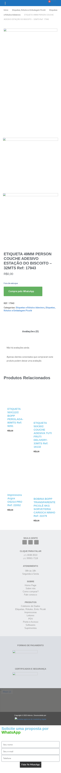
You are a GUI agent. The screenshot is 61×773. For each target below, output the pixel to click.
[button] (38, 3)
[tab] (30, 331)
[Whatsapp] (36, 542)
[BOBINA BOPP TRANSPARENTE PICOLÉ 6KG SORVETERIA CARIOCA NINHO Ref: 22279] (44, 478)
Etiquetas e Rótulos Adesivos (30, 307)
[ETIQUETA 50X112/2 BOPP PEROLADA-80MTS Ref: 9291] (15, 395)
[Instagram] (30, 542)
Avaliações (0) (30, 331)
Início (6, 10)
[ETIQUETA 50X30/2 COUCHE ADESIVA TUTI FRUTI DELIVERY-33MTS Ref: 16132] (44, 402)
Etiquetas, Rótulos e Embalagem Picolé (28, 10)
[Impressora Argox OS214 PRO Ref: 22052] (15, 476)
